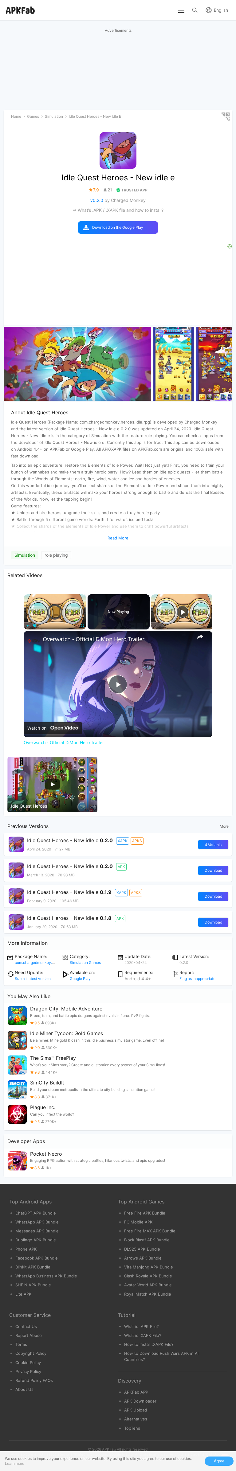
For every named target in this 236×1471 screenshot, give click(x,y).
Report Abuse (28, 1335)
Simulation (24, 555)
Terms (21, 1344)
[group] (77, 364)
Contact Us (26, 1326)
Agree (219, 1461)
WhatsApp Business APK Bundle (46, 1275)
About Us (24, 1389)
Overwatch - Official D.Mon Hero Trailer (93, 639)
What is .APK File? (141, 1326)
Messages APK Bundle (37, 1230)
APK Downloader (140, 1401)
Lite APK (23, 1294)
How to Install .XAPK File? (149, 1344)
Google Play (80, 978)
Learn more (14, 1463)
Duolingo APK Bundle (35, 1239)
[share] (200, 636)
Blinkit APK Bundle (32, 1266)
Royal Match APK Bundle (147, 1294)
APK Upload (135, 1409)
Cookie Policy (28, 1362)
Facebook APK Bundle (36, 1258)
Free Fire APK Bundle (144, 1213)
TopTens (132, 1428)
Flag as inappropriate (197, 978)
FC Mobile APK (138, 1221)
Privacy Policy (28, 1371)
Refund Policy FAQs (34, 1380)
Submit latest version (33, 978)
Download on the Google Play (117, 227)
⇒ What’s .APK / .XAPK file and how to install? (118, 210)
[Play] (27, 625)
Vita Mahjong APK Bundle (148, 1266)
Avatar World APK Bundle (148, 1284)
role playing (56, 555)
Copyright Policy (30, 1353)
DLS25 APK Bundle (142, 1249)
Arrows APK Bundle (143, 1258)
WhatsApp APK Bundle (37, 1221)
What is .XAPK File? (142, 1335)
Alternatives (135, 1418)
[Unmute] (34, 625)
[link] (33, 641)
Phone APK (26, 1249)
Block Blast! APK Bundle (147, 1239)
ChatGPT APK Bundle (35, 1213)
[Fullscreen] (82, 625)
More (224, 826)
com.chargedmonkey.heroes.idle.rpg (46, 962)
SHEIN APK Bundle (33, 1284)
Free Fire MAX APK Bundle (149, 1230)
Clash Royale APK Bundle (148, 1275)
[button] (225, 364)
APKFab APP (136, 1392)
